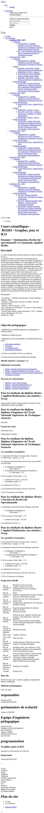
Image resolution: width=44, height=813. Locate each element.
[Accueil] (3, 2)
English (12, 7)
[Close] (2, 763)
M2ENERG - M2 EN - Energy (28, 117)
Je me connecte (15, 15)
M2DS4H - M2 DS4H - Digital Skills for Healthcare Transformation (30, 79)
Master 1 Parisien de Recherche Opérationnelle (21, 369)
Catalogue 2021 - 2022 (17, 184)
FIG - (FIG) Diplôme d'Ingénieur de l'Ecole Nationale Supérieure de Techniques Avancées (30, 53)
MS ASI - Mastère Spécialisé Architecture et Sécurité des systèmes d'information (30, 197)
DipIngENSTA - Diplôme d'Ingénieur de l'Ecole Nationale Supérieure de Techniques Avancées (30, 62)
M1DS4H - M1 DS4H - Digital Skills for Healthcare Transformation (30, 69)
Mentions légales (10, 807)
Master (16, 66)
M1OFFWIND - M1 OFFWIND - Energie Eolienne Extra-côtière (29, 75)
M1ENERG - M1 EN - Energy (28, 72)
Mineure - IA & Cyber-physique (16, 383)
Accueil (7, 36)
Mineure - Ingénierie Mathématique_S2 (18, 385)
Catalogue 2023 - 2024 (17, 131)
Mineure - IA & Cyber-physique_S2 (17, 387)
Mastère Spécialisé (20, 82)
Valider (12, 25)
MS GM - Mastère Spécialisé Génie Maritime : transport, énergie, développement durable (30, 203)
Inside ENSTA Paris (20, 102)
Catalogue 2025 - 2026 (17, 57)
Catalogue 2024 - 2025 (17, 93)
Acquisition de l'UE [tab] (11, 348)
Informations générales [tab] (12, 344)
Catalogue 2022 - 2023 (17, 157)
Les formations (10, 38)
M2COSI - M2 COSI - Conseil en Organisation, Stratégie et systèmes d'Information (29, 114)
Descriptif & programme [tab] (13, 350)
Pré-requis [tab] (8, 346)
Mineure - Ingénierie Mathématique (17, 388)
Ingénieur (17, 42)
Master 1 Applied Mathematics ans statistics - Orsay (22, 371)
